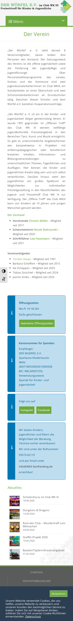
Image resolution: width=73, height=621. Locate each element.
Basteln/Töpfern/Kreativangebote (44, 550)
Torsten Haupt (22, 259)
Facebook (44, 410)
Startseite (36, 572)
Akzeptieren (58, 593)
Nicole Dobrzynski (45, 229)
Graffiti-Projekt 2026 (35, 537)
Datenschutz (33, 616)
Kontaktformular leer (36, 581)
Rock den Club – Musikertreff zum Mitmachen (44, 524)
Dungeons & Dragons (36, 510)
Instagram (27, 410)
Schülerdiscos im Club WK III (41, 497)
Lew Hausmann (40, 238)
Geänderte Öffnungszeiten (37, 323)
